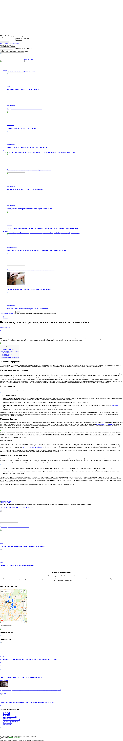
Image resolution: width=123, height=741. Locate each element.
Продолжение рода (18, 71)
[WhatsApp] (21, 333)
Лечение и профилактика (42, 152)
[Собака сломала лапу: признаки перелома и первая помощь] (16, 284)
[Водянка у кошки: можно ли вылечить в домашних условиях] (9, 541)
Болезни (11, 71)
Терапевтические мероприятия (10, 357)
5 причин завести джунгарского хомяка (21, 128)
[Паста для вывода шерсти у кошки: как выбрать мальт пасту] (16, 204)
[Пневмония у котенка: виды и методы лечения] (9, 561)
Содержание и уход (29, 71)
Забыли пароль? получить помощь (10, 43)
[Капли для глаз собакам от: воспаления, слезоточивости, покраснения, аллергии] (16, 245)
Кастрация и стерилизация (27, 152)
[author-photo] (5, 501)
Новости (2, 656)
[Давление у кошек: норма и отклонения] (9, 522)
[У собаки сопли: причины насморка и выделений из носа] (16, 304)
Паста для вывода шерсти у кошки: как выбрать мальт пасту (29, 209)
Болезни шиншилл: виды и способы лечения (23, 89)
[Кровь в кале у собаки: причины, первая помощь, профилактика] (16, 265)
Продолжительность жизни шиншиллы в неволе (24, 109)
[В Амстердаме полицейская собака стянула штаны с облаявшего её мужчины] (13, 654)
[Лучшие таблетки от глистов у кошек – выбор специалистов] (16, 165)
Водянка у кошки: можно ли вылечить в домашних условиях (22, 546)
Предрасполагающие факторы (9, 351)
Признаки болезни (6, 354)
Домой (2, 313)
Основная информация (7, 349)
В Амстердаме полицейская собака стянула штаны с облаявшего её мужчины (28, 659)
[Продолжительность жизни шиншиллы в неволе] (16, 104)
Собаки (5, 231)
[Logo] (12, 67)
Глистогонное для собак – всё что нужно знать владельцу (21, 677)
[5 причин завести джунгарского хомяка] (16, 123)
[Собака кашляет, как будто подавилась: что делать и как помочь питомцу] (4, 699)
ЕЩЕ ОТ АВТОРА (27, 507)
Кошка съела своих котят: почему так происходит (25, 189)
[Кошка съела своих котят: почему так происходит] (16, 184)
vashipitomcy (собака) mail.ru (14, 737)
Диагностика (5, 355)
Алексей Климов (5, 327)
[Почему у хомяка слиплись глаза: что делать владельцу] (16, 142)
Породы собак (54, 233)
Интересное (16, 152)
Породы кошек (54, 152)
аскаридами (115, 405)
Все (8, 71)
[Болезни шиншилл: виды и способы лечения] (16, 84)
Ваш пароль (18, 40)
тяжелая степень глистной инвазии (32, 447)
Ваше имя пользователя (22, 38)
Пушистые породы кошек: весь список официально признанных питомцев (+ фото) (30, 690)
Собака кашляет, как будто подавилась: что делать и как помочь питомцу (27, 702)
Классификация (5, 352)
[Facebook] (3, 333)
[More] (27, 333)
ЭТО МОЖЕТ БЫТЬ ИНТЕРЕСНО (11, 507)
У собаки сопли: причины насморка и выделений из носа (28, 309)
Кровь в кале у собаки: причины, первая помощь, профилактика (30, 270)
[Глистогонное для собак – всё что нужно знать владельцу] (4, 674)
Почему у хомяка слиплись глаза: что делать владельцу (27, 147)
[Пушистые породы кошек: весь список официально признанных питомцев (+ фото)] (4, 686)
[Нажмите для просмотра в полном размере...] (61, 464)
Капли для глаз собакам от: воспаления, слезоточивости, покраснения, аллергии (36, 250)
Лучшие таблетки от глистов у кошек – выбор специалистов (29, 170)
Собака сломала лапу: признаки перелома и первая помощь (29, 289)
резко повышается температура (105, 424)
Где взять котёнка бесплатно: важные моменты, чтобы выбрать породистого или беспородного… (42, 228)
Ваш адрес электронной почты (24, 48)
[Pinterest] (15, 333)
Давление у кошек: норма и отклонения (14, 527)
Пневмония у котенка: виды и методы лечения (17, 565)
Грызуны (5, 70)
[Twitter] (9, 333)
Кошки (5, 151)
